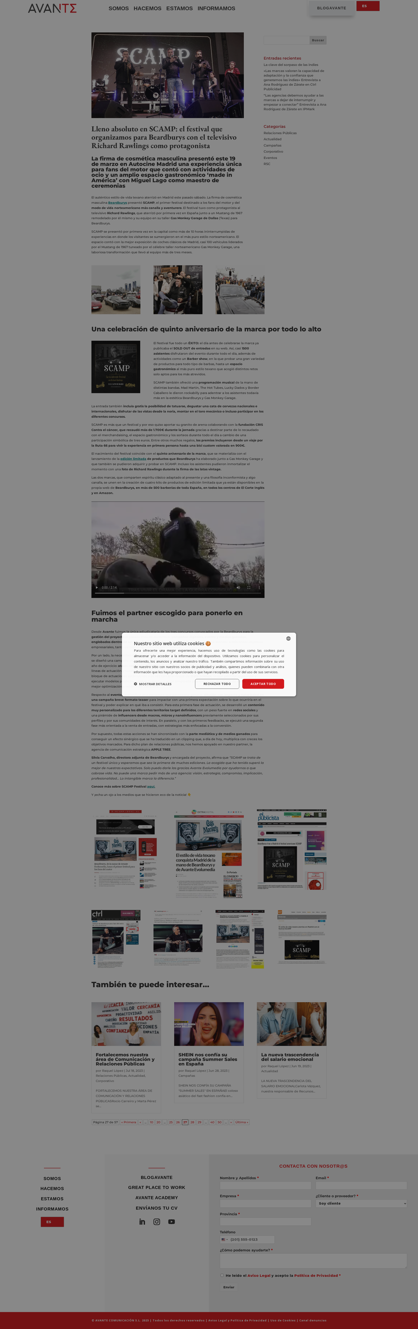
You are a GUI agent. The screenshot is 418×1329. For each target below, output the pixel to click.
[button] (153, 684)
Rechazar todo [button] (217, 684)
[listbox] (288, 638)
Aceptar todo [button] (263, 684)
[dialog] (209, 664)
